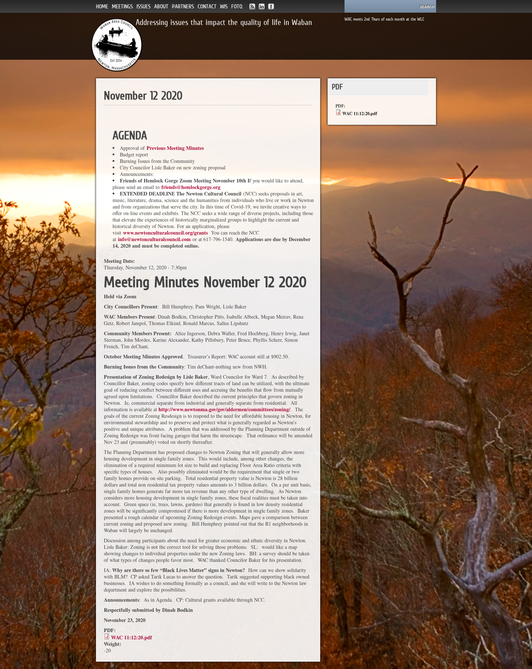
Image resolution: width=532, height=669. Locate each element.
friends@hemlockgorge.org (190, 187)
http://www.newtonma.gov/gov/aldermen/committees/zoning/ (224, 409)
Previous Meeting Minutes (175, 148)
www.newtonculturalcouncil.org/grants (165, 232)
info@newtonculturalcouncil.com (154, 239)
